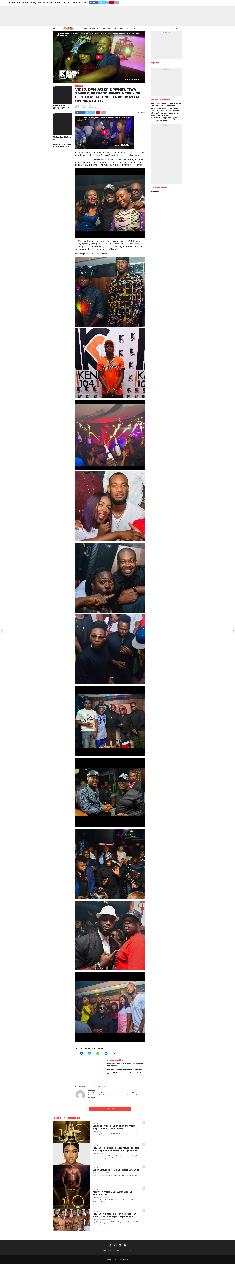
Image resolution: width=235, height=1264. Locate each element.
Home (86, 28)
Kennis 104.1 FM (91, 1086)
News (92, 28)
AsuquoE (85, 105)
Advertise (128, 1250)
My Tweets (155, 191)
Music (116, 28)
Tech (110, 28)
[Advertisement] (117, 13)
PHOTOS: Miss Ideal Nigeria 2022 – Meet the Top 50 (164, 119)
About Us (111, 1250)
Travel (103, 28)
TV (97, 28)
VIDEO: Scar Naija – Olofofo (168, 117)
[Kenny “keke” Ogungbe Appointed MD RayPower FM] (59, 114)
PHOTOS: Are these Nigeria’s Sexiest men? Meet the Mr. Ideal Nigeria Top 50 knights (165, 110)
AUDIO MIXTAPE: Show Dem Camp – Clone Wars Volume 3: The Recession (166, 105)
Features (133, 28)
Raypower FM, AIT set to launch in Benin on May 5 (62, 145)
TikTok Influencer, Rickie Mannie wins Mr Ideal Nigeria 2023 (165, 114)
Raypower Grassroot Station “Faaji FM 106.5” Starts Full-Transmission (62, 107)
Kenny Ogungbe (101, 1086)
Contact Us (120, 1250)
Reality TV (124, 28)
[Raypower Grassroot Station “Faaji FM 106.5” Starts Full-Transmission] (62, 87)
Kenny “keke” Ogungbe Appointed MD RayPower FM (62, 137)
